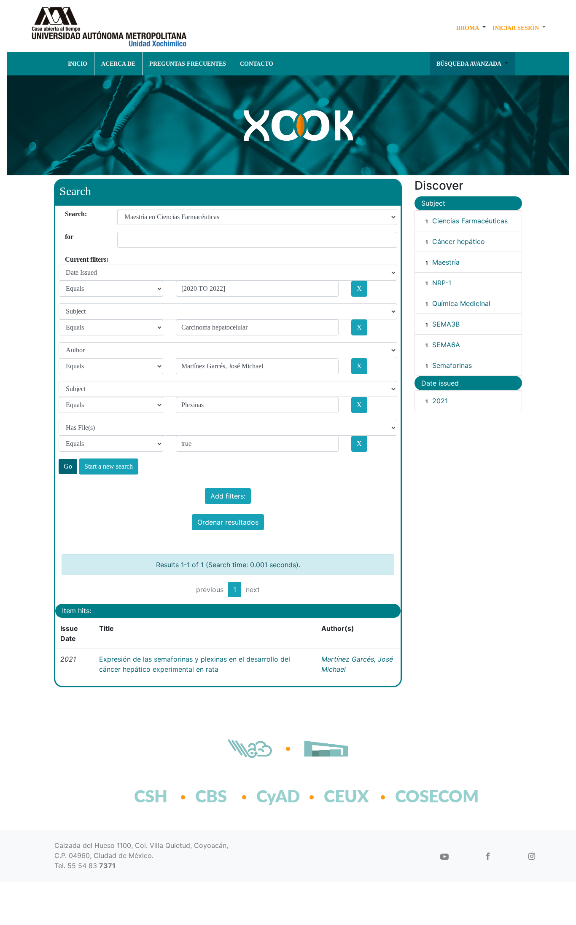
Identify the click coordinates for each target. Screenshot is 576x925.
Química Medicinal (461, 303)
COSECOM (418, 797)
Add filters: (227, 496)
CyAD (278, 797)
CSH (150, 797)
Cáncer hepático (458, 241)
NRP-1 (441, 283)
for (68, 236)
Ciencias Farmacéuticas (470, 221)
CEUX (346, 797)
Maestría (446, 262)
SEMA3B (446, 324)
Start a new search (108, 466)
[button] (471, 27)
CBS (211, 797)
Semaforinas (452, 365)
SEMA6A (446, 345)
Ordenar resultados (227, 522)
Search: (68, 213)
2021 (440, 401)
